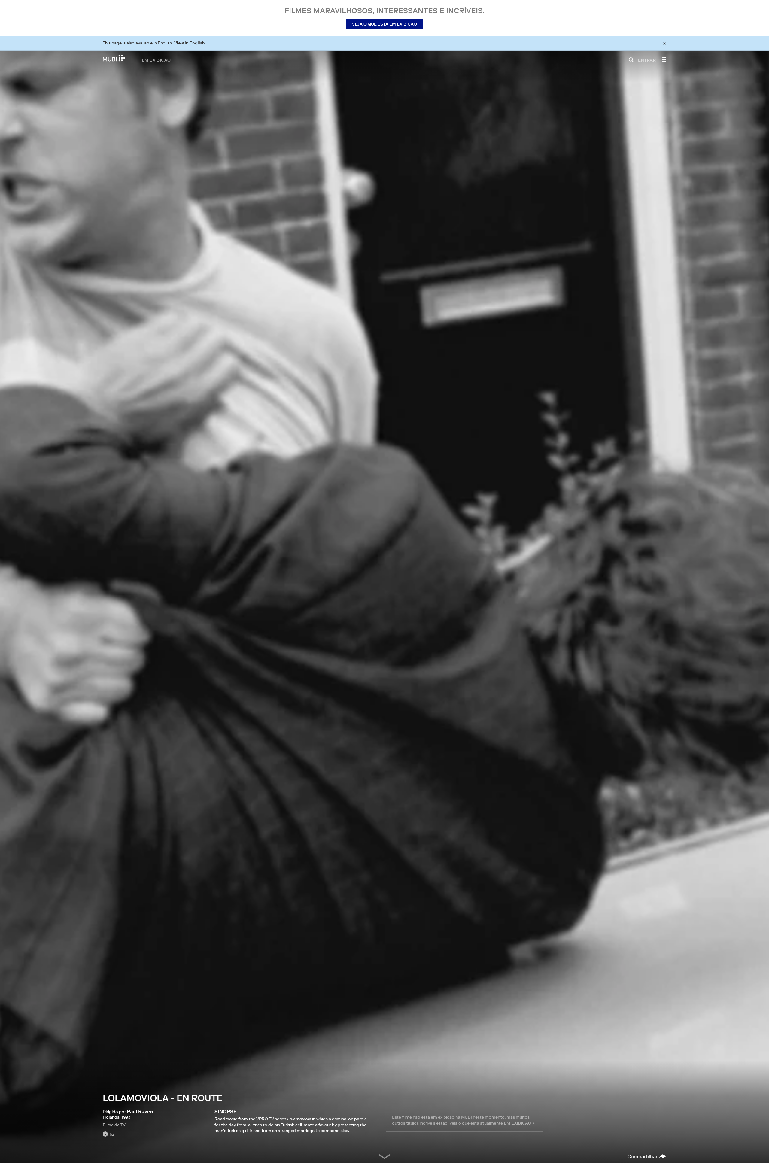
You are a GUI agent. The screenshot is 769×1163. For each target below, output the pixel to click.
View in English (189, 43)
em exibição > (519, 1123)
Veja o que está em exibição (384, 24)
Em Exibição (156, 59)
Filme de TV (114, 1125)
